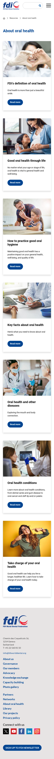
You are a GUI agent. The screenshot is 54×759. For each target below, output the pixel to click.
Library (7, 708)
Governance (10, 663)
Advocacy (9, 673)
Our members (11, 668)
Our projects (10, 713)
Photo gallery (11, 686)
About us (8, 659)
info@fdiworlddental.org (14, 653)
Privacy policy (11, 717)
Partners (8, 694)
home (4, 18)
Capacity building (13, 682)
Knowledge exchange (15, 677)
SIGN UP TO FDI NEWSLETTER (22, 747)
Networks (9, 699)
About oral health (13, 703)
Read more (15, 102)
